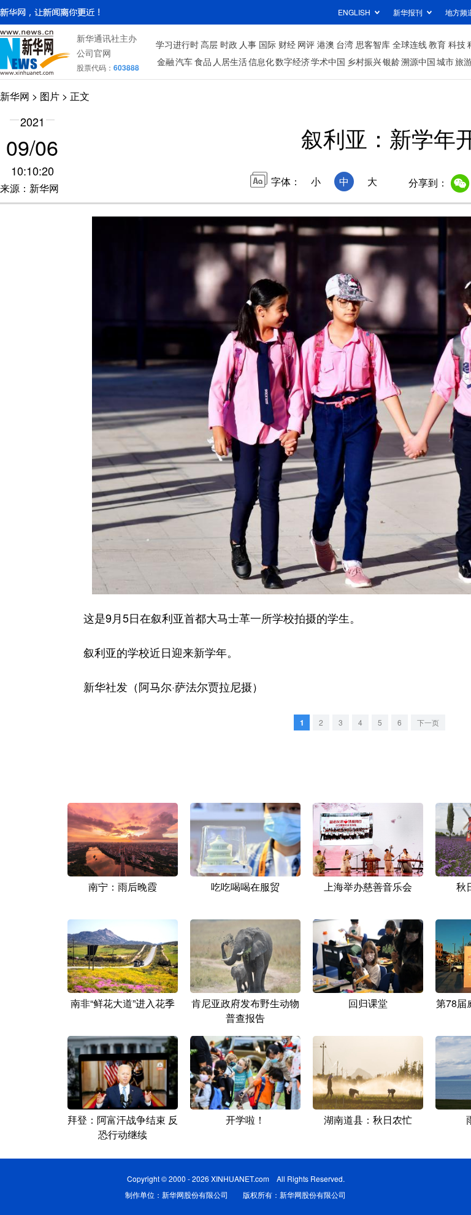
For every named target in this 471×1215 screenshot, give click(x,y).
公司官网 (94, 53)
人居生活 (230, 61)
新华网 (14, 96)
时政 (228, 44)
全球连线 (409, 44)
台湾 (344, 44)
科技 (456, 44)
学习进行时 (177, 44)
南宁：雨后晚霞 (122, 887)
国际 (267, 44)
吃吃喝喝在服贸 (245, 887)
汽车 (184, 61)
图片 (49, 96)
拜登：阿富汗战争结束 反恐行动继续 (122, 1127)
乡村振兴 (364, 61)
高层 (209, 44)
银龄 (391, 61)
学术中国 (328, 61)
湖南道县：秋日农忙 (368, 1120)
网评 (306, 44)
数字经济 (292, 61)
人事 (247, 44)
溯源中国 (418, 61)
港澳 (325, 44)
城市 (445, 61)
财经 (287, 44)
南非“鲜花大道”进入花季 (123, 1003)
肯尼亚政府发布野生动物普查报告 (245, 1010)
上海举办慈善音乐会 (368, 887)
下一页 (428, 722)
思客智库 (373, 44)
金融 (165, 61)
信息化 (261, 61)
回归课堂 (368, 1003)
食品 (203, 61)
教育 (437, 44)
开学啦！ (245, 1120)
